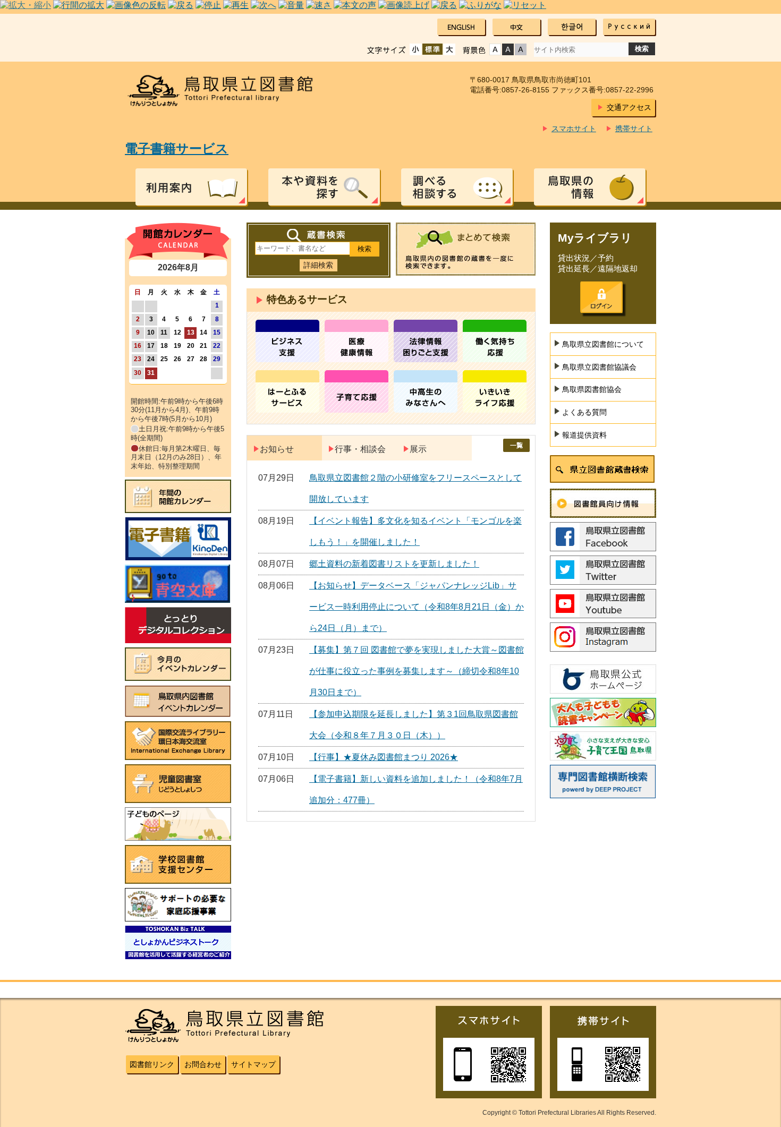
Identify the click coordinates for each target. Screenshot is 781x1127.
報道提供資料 (584, 435)
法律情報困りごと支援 (425, 341)
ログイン (601, 297)
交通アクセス (629, 107)
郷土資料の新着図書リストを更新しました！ (394, 563)
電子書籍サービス (176, 148)
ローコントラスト (521, 49)
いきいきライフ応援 (495, 391)
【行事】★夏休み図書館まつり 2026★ (383, 757)
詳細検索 (318, 265)
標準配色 (495, 49)
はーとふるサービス (287, 391)
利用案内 (191, 187)
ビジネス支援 (287, 341)
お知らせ (277, 449)
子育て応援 (356, 391)
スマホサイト (573, 128)
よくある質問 (584, 412)
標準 (432, 49)
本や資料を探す (324, 187)
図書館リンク (152, 1064)
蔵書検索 (318, 235)
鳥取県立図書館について (603, 344)
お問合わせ (203, 1064)
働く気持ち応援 (495, 341)
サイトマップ (253, 1064)
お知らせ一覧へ (516, 445)
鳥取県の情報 (590, 187)
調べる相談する (457, 187)
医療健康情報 (356, 341)
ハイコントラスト (508, 49)
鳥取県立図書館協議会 (599, 367)
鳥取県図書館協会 (592, 389)
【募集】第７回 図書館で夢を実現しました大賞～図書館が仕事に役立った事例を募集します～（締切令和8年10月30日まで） (416, 671)
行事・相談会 (360, 449)
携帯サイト (633, 128)
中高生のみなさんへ (425, 391)
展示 (418, 449)
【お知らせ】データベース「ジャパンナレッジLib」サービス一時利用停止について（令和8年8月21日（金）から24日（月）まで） (416, 607)
